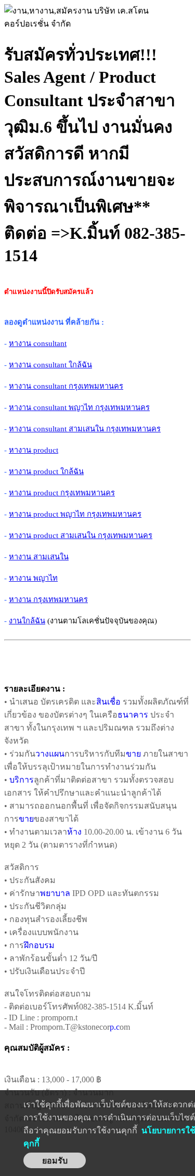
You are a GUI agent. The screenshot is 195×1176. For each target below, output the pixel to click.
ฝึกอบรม (39, 945)
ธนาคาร (133, 714)
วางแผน (49, 753)
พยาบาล (55, 893)
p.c (115, 1026)
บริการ (21, 779)
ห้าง (74, 831)
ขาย (133, 753)
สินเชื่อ (108, 701)
